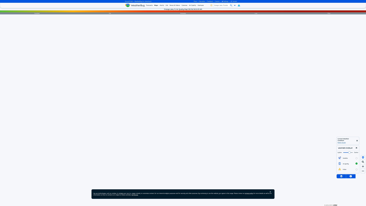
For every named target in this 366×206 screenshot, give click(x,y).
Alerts (162, 5)
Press (195, 1)
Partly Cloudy (342, 143)
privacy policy (249, 193)
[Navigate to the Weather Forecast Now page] (134, 5)
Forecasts (149, 5)
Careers (217, 1)
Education (202, 1)
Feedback (210, 1)
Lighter (340, 152)
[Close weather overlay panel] (356, 148)
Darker (356, 152)
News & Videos (175, 5)
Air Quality (192, 5)
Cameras (184, 5)
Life (167, 5)
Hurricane (201, 5)
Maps (156, 5)
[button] (270, 191)
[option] (348, 158)
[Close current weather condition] (357, 141)
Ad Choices (135, 195)
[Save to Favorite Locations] (211, 5)
